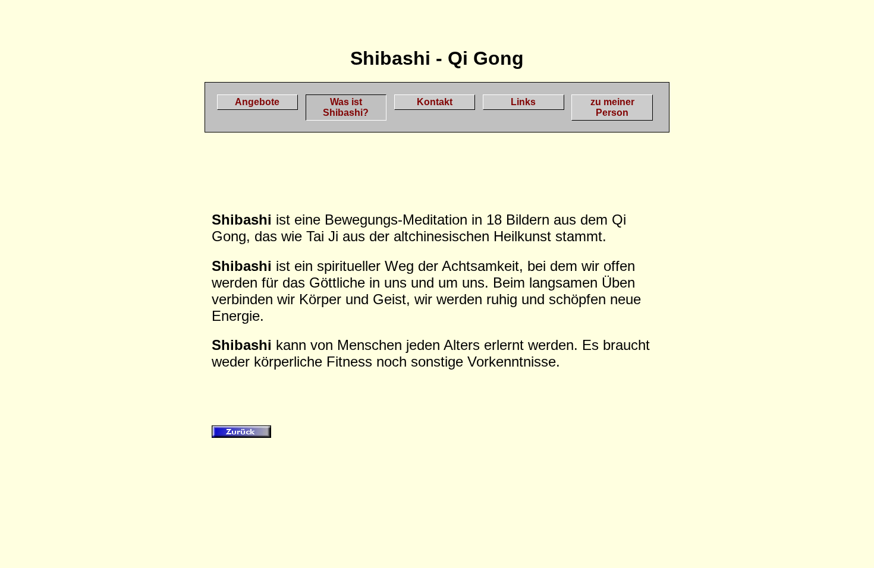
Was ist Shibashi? (346, 107)
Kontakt (434, 102)
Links (523, 102)
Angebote (257, 102)
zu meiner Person (612, 107)
